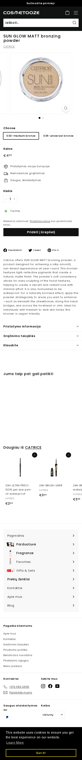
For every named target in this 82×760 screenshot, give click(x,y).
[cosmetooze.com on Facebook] (50, 686)
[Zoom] (66, 108)
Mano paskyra (12, 666)
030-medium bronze (21, 136)
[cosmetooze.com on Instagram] (43, 686)
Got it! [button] (41, 752)
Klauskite (10, 345)
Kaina (7, 149)
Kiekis (8, 191)
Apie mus (9, 633)
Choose (9, 128)
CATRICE (9, 46)
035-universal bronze (58, 136)
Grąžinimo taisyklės (19, 336)
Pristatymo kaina (40, 221)
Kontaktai (9, 639)
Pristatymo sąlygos (16, 660)
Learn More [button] (15, 742)
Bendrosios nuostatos (17, 655)
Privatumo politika (15, 650)
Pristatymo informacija (22, 326)
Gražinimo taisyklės (16, 644)
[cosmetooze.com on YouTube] (57, 686)
